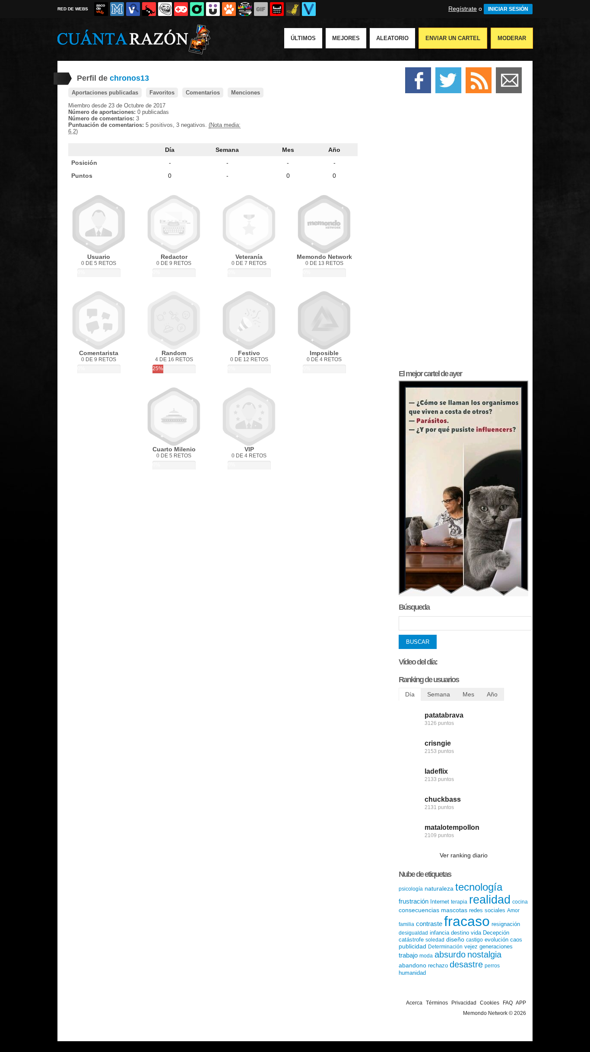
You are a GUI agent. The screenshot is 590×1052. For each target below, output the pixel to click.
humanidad (412, 973)
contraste (429, 923)
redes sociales (487, 910)
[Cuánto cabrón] (165, 9)
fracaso (467, 921)
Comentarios (203, 92)
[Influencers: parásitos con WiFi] (463, 594)
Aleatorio (392, 38)
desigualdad (413, 933)
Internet (439, 901)
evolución (496, 939)
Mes (288, 149)
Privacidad (463, 1003)
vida (476, 932)
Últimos (303, 38)
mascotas (454, 910)
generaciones (496, 946)
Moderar (512, 38)
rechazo (438, 965)
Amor (513, 910)
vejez (471, 946)
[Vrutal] (181, 9)
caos (516, 939)
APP (521, 1003)
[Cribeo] (197, 9)
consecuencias (419, 910)
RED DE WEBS (72, 8)
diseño (455, 939)
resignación (506, 924)
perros (492, 966)
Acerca (414, 1003)
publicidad (412, 946)
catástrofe (411, 939)
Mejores (346, 38)
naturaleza (439, 888)
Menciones (245, 92)
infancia (439, 932)
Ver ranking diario (464, 855)
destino (460, 932)
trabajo (408, 955)
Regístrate (462, 8)
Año (334, 149)
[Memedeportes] (117, 9)
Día (169, 149)
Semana (227, 149)
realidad (490, 899)
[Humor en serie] (213, 9)
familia (406, 924)
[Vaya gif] (261, 9)
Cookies (489, 1003)
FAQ (508, 1003)
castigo (474, 940)
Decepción (496, 932)
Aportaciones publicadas (105, 92)
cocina (520, 902)
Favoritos (161, 92)
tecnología (478, 887)
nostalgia (484, 954)
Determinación (445, 947)
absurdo (450, 954)
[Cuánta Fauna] (229, 9)
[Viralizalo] (309, 9)
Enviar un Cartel (452, 38)
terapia (459, 902)
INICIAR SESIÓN (508, 9)
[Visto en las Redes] (133, 9)
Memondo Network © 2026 (494, 1013)
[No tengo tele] (245, 9)
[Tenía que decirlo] (277, 9)
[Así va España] (149, 9)
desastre (466, 964)
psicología (411, 889)
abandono (412, 965)
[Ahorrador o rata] (293, 9)
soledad (434, 940)
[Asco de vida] (101, 9)
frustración (413, 901)
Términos (437, 1003)
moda (426, 956)
